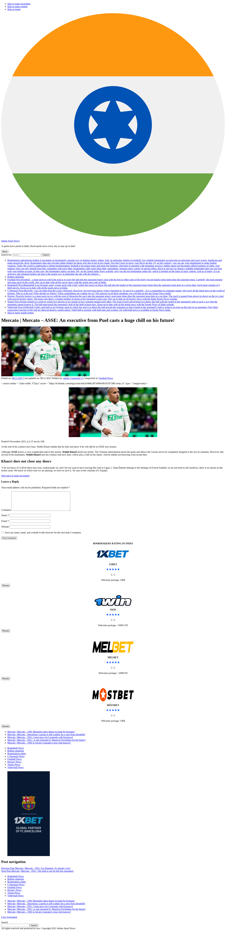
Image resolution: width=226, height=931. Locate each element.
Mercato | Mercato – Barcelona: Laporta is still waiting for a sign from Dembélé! (46, 734)
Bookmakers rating (114, 267)
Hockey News (115, 297)
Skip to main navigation (18, 3)
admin (66, 378)
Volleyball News (112, 308)
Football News (106, 378)
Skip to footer (14, 9)
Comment (6, 510)
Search (4, 922)
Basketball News (15, 748)
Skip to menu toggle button (20, 312)
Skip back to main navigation (15, 475)
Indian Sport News (10, 241)
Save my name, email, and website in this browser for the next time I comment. (43, 532)
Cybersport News (116, 292)
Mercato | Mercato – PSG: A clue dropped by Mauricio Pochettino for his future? (46, 740)
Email (5, 521)
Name (5, 515)
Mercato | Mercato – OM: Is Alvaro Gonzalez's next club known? (39, 742)
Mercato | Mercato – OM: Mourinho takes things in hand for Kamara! (41, 731)
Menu (4, 251)
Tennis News (112, 303)
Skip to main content (17, 6)
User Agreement (9, 917)
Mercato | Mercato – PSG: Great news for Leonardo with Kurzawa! (40, 737)
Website (5, 526)
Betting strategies (15, 277)
